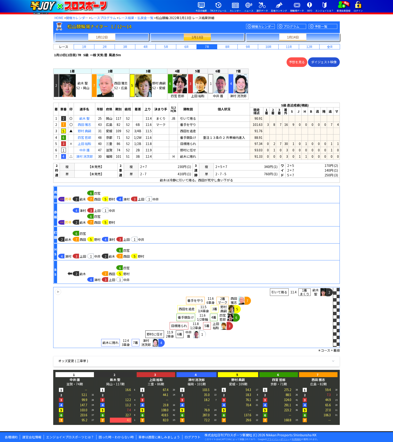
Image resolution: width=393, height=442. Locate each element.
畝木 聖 (84, 118)
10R (268, 46)
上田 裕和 (84, 143)
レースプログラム (103, 17)
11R (289, 46)
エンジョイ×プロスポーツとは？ (70, 437)
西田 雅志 (84, 124)
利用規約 (296, 439)
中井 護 (84, 150)
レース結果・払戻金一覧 (135, 17)
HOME (58, 17)
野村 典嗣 (84, 131)
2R (105, 46)
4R (146, 46)
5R (166, 46)
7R (207, 46)
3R (125, 46)
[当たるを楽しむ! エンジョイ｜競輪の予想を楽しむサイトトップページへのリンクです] (68, 5)
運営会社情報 (31, 437)
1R (84, 46)
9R (248, 46)
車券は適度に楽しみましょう (159, 437)
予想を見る (297, 62)
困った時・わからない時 (116, 437)
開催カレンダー (77, 17)
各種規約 (11, 437)
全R (330, 46)
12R (309, 46)
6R (186, 46)
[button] (196, 317)
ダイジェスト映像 (324, 62)
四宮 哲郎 (84, 137)
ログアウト (193, 437)
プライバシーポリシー (278, 439)
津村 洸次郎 (84, 156)
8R (227, 46)
